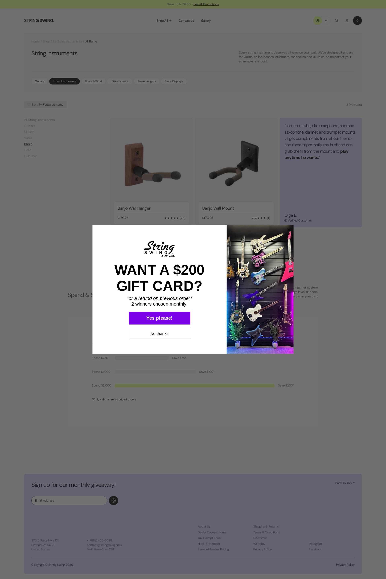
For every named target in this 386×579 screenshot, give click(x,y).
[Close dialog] (288, 230)
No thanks (159, 333)
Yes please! (159, 318)
